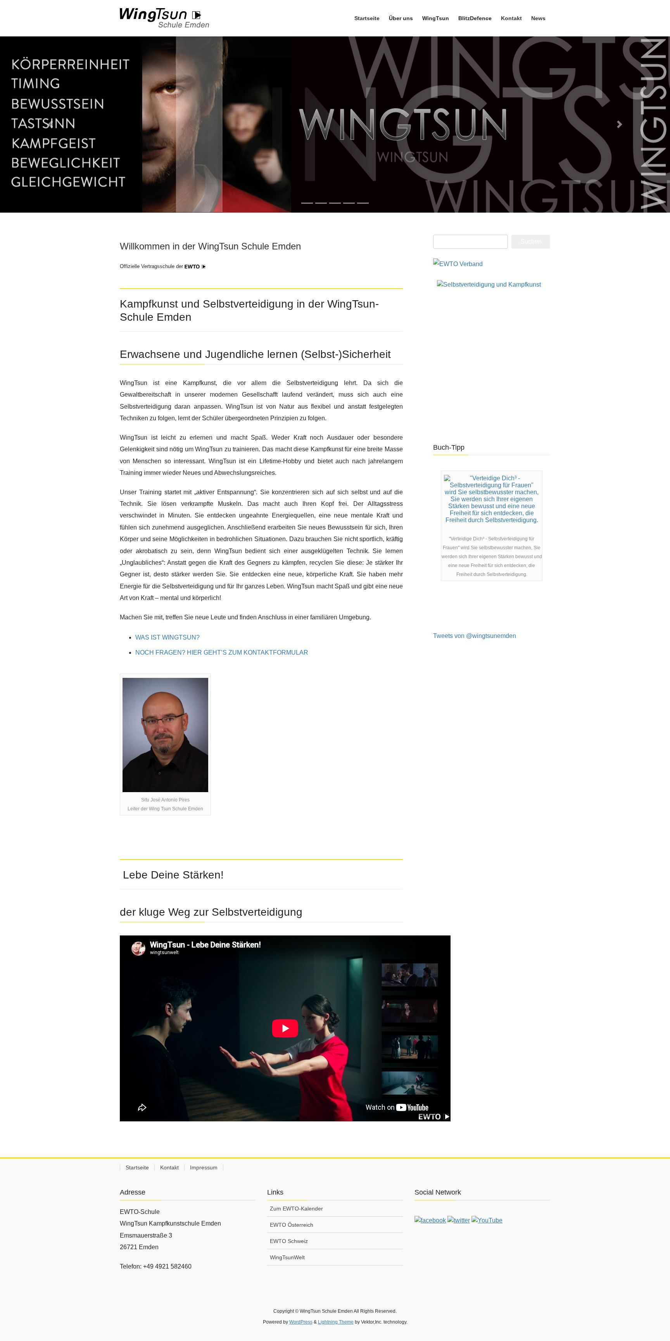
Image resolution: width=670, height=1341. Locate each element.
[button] (50, 124)
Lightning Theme (336, 1322)
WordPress (301, 1322)
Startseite (137, 1167)
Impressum (204, 1167)
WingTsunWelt (287, 1257)
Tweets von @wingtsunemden (474, 636)
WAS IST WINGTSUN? (167, 637)
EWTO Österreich (291, 1225)
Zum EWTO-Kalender (296, 1208)
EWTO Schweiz (289, 1241)
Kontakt (169, 1167)
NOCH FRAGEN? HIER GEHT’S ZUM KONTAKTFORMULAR (221, 652)
